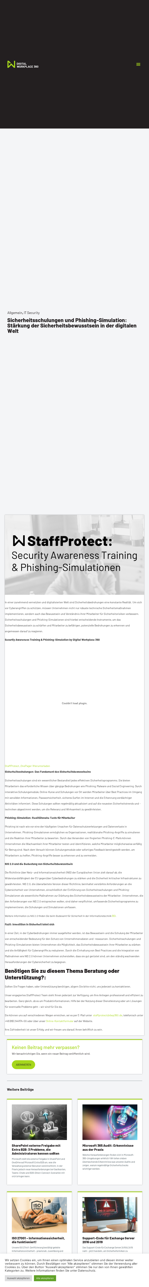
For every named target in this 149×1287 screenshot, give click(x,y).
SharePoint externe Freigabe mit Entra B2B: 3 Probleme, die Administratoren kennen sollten (36, 1149)
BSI (114, 915)
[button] (138, 64)
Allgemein (14, 313)
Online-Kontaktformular (60, 1021)
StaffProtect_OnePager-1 (19, 765)
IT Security (32, 313)
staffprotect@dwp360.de (107, 1015)
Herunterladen (41, 765)
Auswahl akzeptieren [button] (18, 1278)
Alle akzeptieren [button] (45, 1278)
